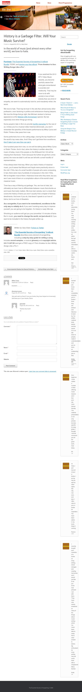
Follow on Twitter (37, 228)
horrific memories (39, 124)
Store (49, 3)
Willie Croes (15, 281)
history (24, 250)
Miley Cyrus (29, 250)
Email (6, 353)
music (34, 250)
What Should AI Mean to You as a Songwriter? (68, 109)
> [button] (79, 17)
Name (6, 347)
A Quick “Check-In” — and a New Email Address (69, 104)
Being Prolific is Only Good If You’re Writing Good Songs (69, 115)
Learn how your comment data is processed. (42, 371)
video (5, 252)
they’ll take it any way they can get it (17, 142)
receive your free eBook (28, 64)
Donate (69, 44)
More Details (14, 19)
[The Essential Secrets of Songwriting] (6, 3)
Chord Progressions (65, 3)
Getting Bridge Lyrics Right (47, 269)
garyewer (22, 304)
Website (6, 359)
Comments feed (65, 170)
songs (46, 250)
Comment (7, 326)
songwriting (51, 250)
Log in (62, 164)
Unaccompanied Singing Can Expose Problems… (20, 269)
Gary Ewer (24, 44)
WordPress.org (65, 173)
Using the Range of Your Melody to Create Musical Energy (68, 131)
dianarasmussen (17, 291)
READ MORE (66, 90)
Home (38, 3)
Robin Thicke (40, 250)
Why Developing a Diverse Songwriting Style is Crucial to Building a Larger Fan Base (69, 122)
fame (20, 250)
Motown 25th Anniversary (27, 117)
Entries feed (64, 167)
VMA (8, 252)
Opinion (11, 250)
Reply (31, 282)
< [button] (1, 17)
